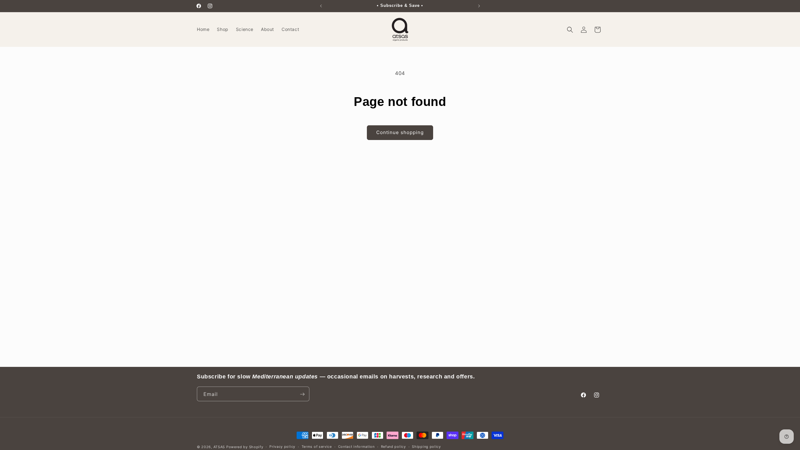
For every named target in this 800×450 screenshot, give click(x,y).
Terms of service (317, 446)
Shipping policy (426, 446)
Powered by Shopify (244, 447)
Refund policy (393, 446)
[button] (570, 30)
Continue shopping (400, 132)
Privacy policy (282, 446)
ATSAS (219, 447)
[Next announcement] (479, 6)
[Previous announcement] (321, 6)
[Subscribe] (302, 394)
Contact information (356, 446)
